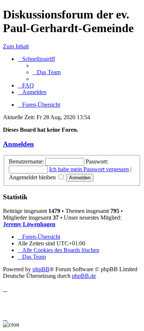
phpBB (40, 269)
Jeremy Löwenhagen (29, 224)
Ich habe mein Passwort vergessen (89, 169)
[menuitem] (46, 72)
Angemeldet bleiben (33, 177)
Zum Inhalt (16, 46)
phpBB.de (84, 276)
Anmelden (18, 144)
